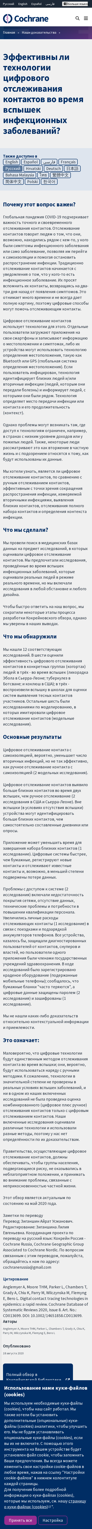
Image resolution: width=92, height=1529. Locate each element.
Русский (8, 4)
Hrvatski (33, 168)
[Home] (27, 18)
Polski (32, 181)
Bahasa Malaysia (19, 174)
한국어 (49, 181)
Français (68, 161)
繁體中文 (60, 174)
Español (36, 4)
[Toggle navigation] (86, 18)
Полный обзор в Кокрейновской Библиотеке (33, 1377)
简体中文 (13, 181)
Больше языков (78, 4)
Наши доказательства (39, 32)
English (22, 4)
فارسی (50, 4)
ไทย (43, 174)
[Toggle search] (78, 18)
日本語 (72, 168)
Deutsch (53, 168)
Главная (9, 32)
